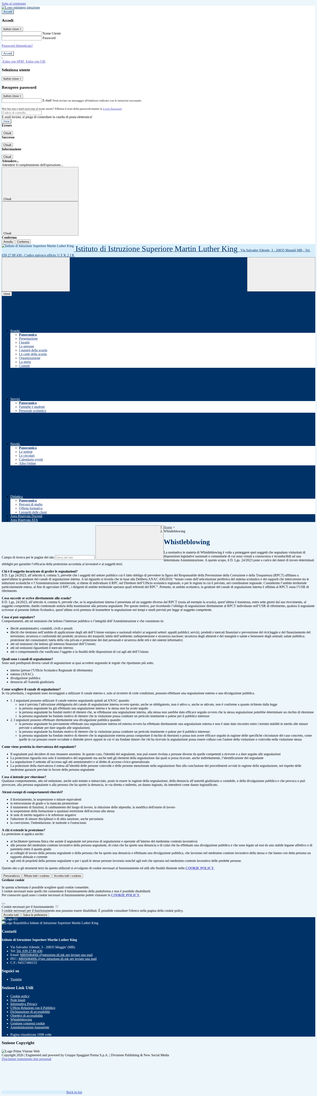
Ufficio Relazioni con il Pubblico (32, 1008)
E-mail (47, 100)
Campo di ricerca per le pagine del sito (28, 557)
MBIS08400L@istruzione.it (56, 955)
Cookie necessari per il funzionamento (28, 907)
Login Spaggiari (112, 108)
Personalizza (11, 875)
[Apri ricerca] (281, 274)
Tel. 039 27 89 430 (29, 951)
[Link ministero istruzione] (21, 7)
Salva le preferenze (35, 915)
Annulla (8, 241)
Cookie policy (20, 996)
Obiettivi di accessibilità (26, 1015)
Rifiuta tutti (37, 875)
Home (168, 527)
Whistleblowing (21, 1019)
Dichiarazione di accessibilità (30, 1012)
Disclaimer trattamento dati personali (26, 1059)
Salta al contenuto (14, 3)
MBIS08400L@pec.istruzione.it (58, 959)
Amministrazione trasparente (29, 1027)
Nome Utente (51, 33)
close (6, 293)
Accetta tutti (67, 875)
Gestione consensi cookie (27, 1023)
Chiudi (7, 133)
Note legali (17, 1000)
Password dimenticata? (17, 46)
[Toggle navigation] (36, 274)
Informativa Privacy (23, 1004)
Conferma (23, 241)
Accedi (7, 11)
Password (49, 38)
